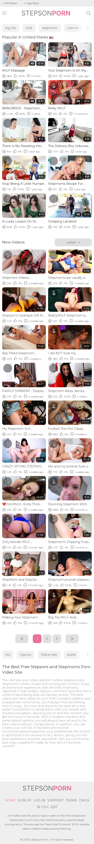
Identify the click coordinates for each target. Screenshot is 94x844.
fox (7, 655)
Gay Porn (33, 3)
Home (10, 800)
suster (72, 655)
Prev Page (21, 638)
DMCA (84, 800)
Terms (71, 800)
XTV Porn (11, 3)
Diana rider (49, 655)
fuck (29, 28)
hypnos (25, 655)
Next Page (72, 638)
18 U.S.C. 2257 (47, 807)
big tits (10, 28)
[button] (83, 27)
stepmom (49, 28)
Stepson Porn (39, 839)
